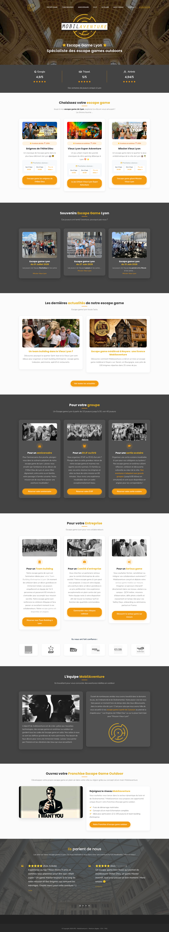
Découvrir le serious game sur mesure (129, 615)
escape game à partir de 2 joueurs (121, 709)
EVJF (95, 7)
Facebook (121, 865)
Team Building (67, 7)
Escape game (52, 7)
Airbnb (52, 865)
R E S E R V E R (144, 7)
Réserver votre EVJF (84, 491)
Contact (132, 7)
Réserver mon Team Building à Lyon (40, 622)
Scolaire (105, 7)
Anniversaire (83, 7)
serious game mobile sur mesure (129, 582)
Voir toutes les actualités (84, 383)
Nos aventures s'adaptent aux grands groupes (129, 473)
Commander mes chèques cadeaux (85, 612)
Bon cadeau (118, 7)
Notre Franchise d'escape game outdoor (110, 824)
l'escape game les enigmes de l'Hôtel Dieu (40, 180)
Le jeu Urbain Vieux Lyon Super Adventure (84, 183)
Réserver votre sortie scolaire (129, 491)
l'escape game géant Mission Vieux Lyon (129, 180)
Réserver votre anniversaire (39, 491)
